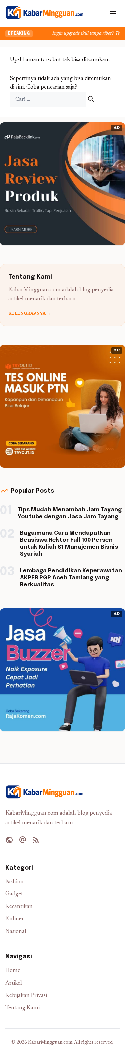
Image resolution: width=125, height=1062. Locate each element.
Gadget (14, 894)
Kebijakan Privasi (26, 996)
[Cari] (91, 99)
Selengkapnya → (29, 314)
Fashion (14, 882)
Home (12, 971)
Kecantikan (19, 907)
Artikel (13, 983)
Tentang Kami (22, 1008)
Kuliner (14, 919)
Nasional (15, 932)
